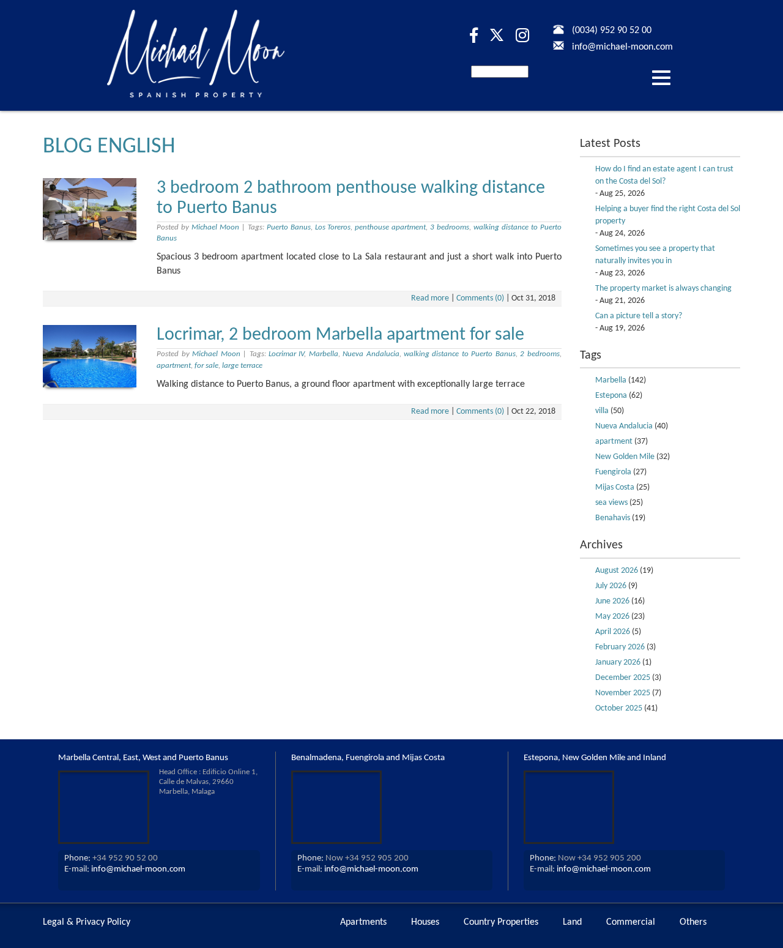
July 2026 (610, 586)
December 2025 (622, 677)
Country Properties (501, 922)
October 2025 (618, 708)
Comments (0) (480, 298)
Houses (425, 922)
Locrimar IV (286, 354)
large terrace (242, 366)
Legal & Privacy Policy (86, 922)
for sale (206, 366)
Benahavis (612, 518)
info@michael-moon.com (138, 869)
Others (693, 922)
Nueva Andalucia (371, 354)
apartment (174, 366)
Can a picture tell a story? (638, 316)
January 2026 (617, 662)
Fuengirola (613, 472)
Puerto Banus (289, 227)
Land (572, 922)
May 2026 (612, 616)
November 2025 (622, 693)
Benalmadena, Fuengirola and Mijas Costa (368, 758)
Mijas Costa (614, 487)
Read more (430, 298)
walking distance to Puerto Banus (460, 354)
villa (602, 411)
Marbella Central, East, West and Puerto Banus (143, 758)
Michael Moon (215, 227)
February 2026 (620, 647)
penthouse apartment (390, 227)
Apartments (363, 922)
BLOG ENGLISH (109, 147)
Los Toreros (333, 227)
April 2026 (612, 631)
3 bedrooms (449, 227)
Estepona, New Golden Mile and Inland (595, 758)
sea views (611, 502)
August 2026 (616, 570)
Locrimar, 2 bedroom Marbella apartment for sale (340, 335)
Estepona (611, 395)
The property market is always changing (663, 288)
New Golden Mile (625, 456)
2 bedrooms (539, 354)
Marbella (323, 354)
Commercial (630, 922)
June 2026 (612, 601)
